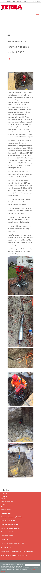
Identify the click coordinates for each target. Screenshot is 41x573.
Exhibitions (4, 499)
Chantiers (4, 493)
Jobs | (24, 1)
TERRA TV (4, 496)
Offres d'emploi (5, 507)
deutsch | (4, 1)
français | (14, 1)
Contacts (3, 504)
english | (9, 1)
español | (20, 1)
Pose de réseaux (6, 513)
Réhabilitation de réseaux (9, 548)
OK (32, 565)
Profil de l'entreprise (7, 501)
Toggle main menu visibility (37, 13)
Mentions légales (6, 509)
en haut (6, 490)
